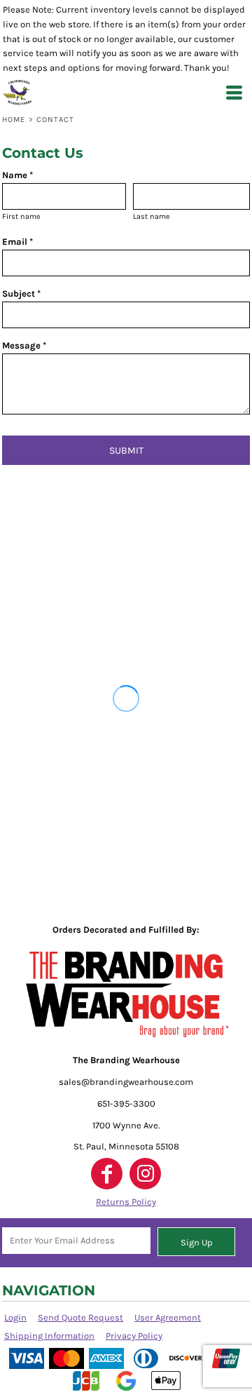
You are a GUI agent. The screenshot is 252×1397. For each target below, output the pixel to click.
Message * (24, 345)
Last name (151, 216)
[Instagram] (145, 1173)
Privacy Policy (134, 1335)
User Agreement (167, 1317)
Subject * (21, 293)
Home (13, 119)
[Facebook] (106, 1173)
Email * (17, 241)
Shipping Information (49, 1335)
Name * (17, 175)
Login (15, 1317)
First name (21, 216)
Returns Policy (126, 1201)
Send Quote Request (80, 1317)
